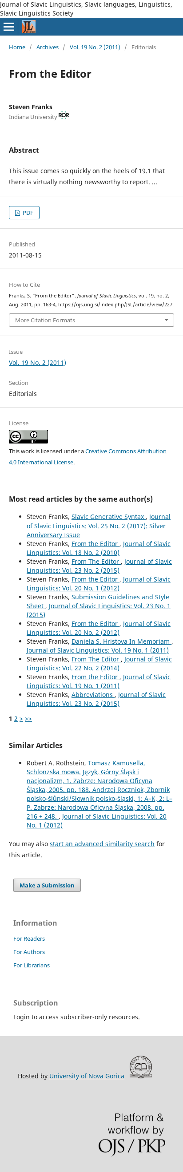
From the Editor (95, 543)
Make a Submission (47, 885)
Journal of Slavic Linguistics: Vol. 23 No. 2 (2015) (99, 565)
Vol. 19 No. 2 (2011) (95, 47)
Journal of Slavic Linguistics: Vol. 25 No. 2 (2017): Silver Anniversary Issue (99, 525)
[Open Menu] (9, 27)
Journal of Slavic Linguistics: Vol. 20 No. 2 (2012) (99, 628)
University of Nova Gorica (86, 1076)
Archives (47, 47)
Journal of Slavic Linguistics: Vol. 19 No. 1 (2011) (98, 650)
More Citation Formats (45, 320)
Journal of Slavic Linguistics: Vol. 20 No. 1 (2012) (99, 583)
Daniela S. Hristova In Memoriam (121, 641)
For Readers (29, 938)
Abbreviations (93, 694)
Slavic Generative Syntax (109, 516)
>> (28, 718)
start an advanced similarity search (102, 843)
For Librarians (31, 965)
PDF (27, 213)
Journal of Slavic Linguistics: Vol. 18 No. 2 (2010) (99, 548)
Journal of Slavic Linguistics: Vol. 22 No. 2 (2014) (99, 663)
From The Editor (96, 561)
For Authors (29, 952)
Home (17, 47)
